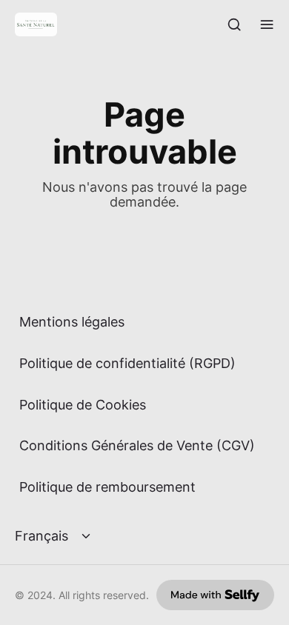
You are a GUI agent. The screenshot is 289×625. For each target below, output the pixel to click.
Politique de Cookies (82, 404)
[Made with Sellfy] (215, 595)
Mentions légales (71, 322)
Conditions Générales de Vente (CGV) (137, 445)
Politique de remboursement (107, 487)
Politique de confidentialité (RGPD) (127, 363)
